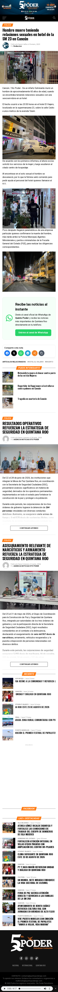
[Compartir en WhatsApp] (21, 353)
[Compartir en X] (14, 353)
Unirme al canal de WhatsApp (33, 332)
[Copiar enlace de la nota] (41, 353)
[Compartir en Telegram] (28, 353)
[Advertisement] (29, 775)
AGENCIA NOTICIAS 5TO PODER (26, 439)
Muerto (49, 362)
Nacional (15, 965)
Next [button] (55, 7)
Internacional (27, 965)
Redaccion (17, 46)
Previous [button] (3, 7)
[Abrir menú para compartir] (34, 353)
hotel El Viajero (36, 362)
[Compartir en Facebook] (7, 353)
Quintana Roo (41, 965)
